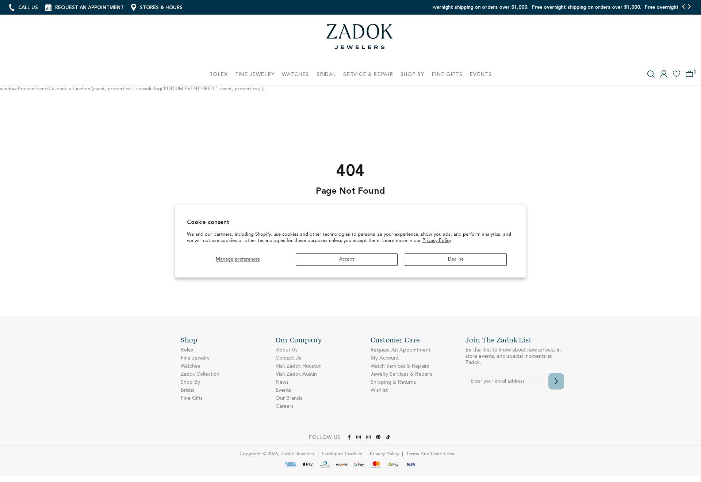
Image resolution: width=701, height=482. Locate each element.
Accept (346, 259)
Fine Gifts (192, 398)
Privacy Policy (436, 241)
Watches (190, 366)
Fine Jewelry (195, 358)
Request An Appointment (400, 350)
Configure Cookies (342, 454)
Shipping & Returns (393, 382)
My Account (385, 358)
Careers (285, 406)
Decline (456, 259)
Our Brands (289, 398)
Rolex (187, 350)
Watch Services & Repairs (400, 366)
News (282, 382)
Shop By (190, 382)
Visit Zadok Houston (299, 366)
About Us (287, 350)
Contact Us (288, 358)
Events (283, 390)
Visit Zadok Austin (296, 374)
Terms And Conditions (430, 454)
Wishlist (379, 390)
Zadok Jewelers (359, 39)
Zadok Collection (200, 374)
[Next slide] (689, 7)
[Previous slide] (683, 7)
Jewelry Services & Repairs (401, 374)
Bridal (187, 390)
